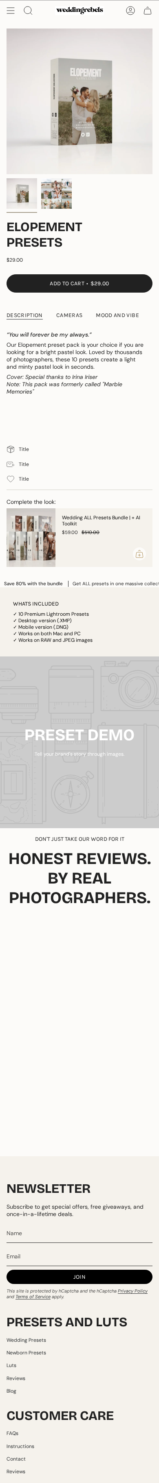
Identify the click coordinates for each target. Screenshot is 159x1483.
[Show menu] (10, 10)
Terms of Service (33, 1296)
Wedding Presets (26, 1340)
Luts (11, 1365)
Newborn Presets (26, 1353)
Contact (16, 1459)
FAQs (12, 1433)
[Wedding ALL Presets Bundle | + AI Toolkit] (31, 537)
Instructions (20, 1446)
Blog (11, 1391)
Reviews (16, 1378)
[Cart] (147, 10)
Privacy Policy (133, 1291)
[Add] (139, 553)
